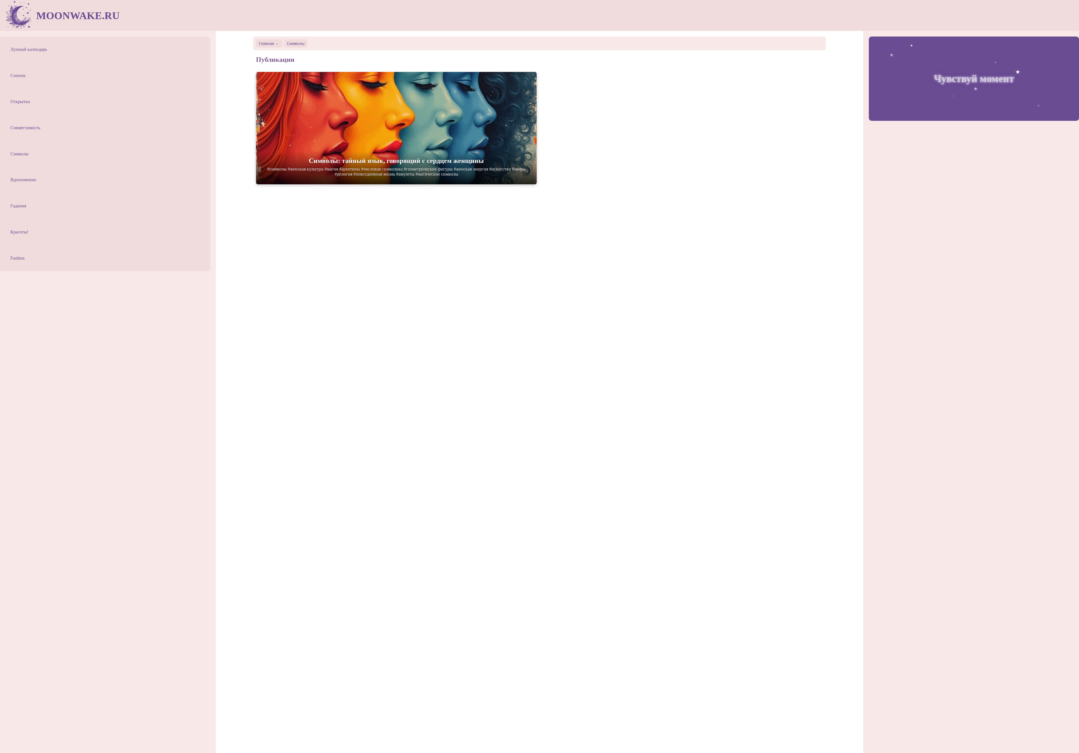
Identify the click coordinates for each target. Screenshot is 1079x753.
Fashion (17, 258)
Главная (266, 43)
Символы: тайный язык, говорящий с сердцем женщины (396, 160)
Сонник (18, 75)
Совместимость (25, 127)
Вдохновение (23, 179)
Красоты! (19, 232)
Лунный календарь (28, 49)
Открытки (20, 101)
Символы (19, 153)
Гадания (18, 205)
